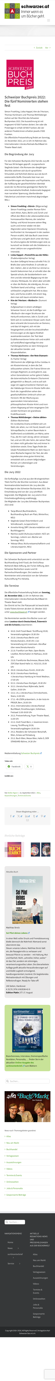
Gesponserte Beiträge (16, 1194)
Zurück (39, 47)
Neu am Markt (12, 1142)
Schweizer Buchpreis (30, 753)
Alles (38, 793)
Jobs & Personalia (14, 1188)
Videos (9, 1168)
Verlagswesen (12, 1155)
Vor (46, 47)
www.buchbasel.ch (18, 611)
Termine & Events (24, 795)
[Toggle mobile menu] (48, 20)
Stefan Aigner (13, 793)
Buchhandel (11, 1149)
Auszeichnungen (11, 795)
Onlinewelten (12, 1181)
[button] (7, 849)
